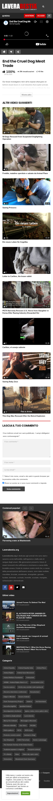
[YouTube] (11, 587)
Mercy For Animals (10, 721)
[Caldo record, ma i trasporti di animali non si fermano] (8, 639)
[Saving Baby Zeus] (26, 365)
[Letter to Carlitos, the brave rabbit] (26, 260)
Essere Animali (24, 697)
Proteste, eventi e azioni (12, 735)
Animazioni (30, 677)
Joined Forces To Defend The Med (30, 602)
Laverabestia (29, 716)
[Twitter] (17, 587)
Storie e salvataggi (39, 740)
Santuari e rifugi (29, 735)
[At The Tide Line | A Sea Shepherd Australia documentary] (8, 628)
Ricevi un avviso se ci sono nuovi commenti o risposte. (25, 483)
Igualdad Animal (25, 706)
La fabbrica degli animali (12, 716)
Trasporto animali (34, 749)
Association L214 (37, 682)
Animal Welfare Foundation (13, 677)
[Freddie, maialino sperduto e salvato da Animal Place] (26, 157)
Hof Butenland (41, 701)
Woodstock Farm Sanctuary (25, 759)
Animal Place (41, 668)
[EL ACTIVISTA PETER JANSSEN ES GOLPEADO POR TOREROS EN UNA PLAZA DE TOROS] (8, 616)
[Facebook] (4, 587)
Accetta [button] (25, 793)
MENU (7, 16)
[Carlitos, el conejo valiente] (26, 331)
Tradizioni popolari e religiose (14, 749)
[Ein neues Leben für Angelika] (26, 226)
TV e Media (7, 754)
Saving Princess (9, 208)
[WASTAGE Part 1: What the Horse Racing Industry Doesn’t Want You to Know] (8, 650)
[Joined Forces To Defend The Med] (8, 605)
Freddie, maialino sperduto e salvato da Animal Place (25, 173)
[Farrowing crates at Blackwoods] (26, 524)
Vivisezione (8, 759)
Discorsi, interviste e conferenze (15, 692)
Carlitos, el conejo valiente (13, 347)
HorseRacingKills (10, 706)
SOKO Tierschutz (23, 740)
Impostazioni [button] (12, 793)
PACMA (33, 725)
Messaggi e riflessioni (28, 721)
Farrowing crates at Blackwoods (16, 541)
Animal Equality (9, 668)
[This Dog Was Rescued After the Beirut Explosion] (26, 400)
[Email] (23, 587)
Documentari (34, 692)
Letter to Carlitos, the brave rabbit (17, 276)
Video (17, 754)
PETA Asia (28, 730)
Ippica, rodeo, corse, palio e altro (36, 711)
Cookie (47, 781)
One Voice (22, 725)
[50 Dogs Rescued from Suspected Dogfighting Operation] (26, 120)
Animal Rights (9, 673)
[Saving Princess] (26, 191)
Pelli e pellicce (9, 730)
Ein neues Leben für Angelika (15, 242)
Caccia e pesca (9, 687)
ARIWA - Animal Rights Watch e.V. (15, 682)
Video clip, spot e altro (30, 754)
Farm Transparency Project (13, 701)
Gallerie (29, 701)
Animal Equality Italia (25, 668)
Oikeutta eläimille (10, 725)
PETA (19, 730)
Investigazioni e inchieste (12, 711)
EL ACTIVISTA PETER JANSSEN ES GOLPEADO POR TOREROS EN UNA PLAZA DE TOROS (31, 616)
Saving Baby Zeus (10, 382)
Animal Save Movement (25, 673)
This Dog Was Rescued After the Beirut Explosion (23, 416)
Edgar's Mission (9, 697)
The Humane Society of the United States (18, 745)
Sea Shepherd (9, 740)
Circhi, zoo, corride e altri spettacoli (30, 687)
